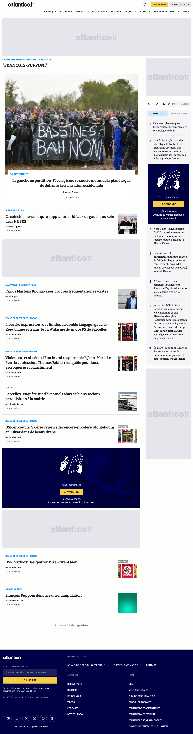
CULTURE (183, 11)
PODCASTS (72, 708)
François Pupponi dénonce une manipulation (43, 595)
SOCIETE (116, 11)
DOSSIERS (72, 690)
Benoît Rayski (11, 296)
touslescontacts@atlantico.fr (30, 727)
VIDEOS (71, 702)
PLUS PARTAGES (179, 113)
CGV (131, 684)
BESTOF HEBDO (75, 714)
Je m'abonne (71, 491)
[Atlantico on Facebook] (25, 718)
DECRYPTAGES (74, 684)
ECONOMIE (66, 11)
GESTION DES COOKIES (140, 702)
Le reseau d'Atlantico (125, 665)
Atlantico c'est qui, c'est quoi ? (86, 665)
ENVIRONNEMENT (164, 11)
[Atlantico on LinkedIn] (34, 718)
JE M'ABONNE (159, 4)
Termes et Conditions (26, 691)
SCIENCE (145, 11)
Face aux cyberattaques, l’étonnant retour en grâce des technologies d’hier (170, 127)
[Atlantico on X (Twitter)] (17, 718)
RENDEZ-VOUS (74, 696)
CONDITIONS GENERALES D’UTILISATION (148, 726)
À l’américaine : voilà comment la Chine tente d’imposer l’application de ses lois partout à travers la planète (170, 288)
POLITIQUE (49, 11)
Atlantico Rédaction (14, 404)
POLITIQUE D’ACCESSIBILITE (142, 714)
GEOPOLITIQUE (85, 11)
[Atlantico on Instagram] (43, 718)
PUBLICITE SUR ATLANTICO (142, 696)
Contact (151, 665)
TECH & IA (130, 11)
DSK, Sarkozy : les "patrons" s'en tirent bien (41, 562)
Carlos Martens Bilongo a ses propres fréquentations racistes (56, 291)
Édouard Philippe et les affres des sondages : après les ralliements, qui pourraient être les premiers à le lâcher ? (170, 353)
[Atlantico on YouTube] (52, 718)
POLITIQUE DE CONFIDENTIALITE (144, 708)
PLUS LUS (158, 113)
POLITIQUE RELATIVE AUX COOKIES (145, 720)
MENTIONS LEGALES (138, 690)
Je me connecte (180, 4)
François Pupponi (71, 192)
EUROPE (102, 11)
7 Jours (184, 103)
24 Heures (173, 103)
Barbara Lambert (13, 334)
